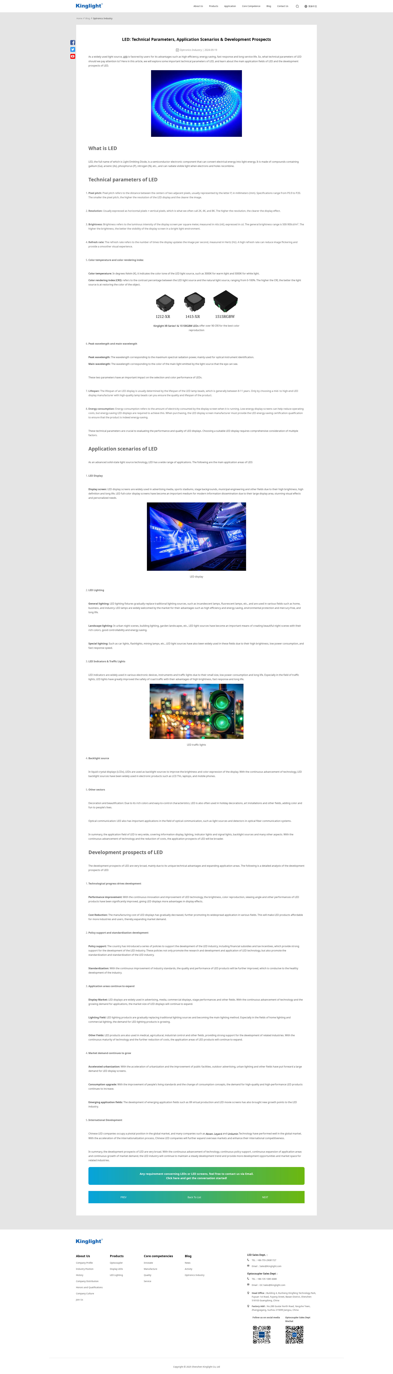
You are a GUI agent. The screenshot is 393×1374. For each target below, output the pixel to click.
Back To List (194, 1197)
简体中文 (312, 6)
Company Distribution (87, 1281)
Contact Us (282, 6)
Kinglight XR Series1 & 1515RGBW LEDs (176, 326)
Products (213, 6)
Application (230, 6)
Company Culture (85, 1293)
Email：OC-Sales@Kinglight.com (268, 1285)
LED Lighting (116, 1275)
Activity (188, 1268)
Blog (269, 6)
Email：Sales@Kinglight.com (266, 1266)
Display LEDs (116, 1268)
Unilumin (233, 1134)
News (188, 1262)
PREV (123, 1197)
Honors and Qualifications (89, 1287)
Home (79, 18)
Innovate (148, 1262)
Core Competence (251, 6)
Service (147, 1281)
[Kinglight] (89, 6)
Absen (209, 1134)
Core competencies (158, 1256)
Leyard (218, 1134)
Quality (147, 1275)
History (79, 1275)
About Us (198, 6)
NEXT (265, 1197)
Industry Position (84, 1268)
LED (125, 57)
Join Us (79, 1299)
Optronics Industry (102, 18)
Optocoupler (116, 1262)
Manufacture (150, 1268)
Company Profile (84, 1262)
